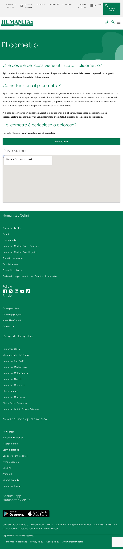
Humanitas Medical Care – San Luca (21, 246)
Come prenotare (11, 308)
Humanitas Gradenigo (14, 397)
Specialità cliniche (12, 228)
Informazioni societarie (16, 542)
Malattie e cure (10, 443)
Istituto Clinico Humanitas (16, 355)
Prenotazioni (61, 141)
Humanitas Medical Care (15, 367)
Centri (6, 234)
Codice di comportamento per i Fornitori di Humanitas (30, 276)
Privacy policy (36, 542)
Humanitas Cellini (11, 349)
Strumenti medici (11, 480)
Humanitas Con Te (11, 6)
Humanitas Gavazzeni (14, 385)
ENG (100, 5)
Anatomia (7, 474)
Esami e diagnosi (11, 449)
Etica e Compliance (12, 270)
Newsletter (8, 431)
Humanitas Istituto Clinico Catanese (21, 409)
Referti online (28, 6)
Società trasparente (13, 258)
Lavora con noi (82, 6)
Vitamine (7, 467)
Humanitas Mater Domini (15, 373)
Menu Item (91, 5)
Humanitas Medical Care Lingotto (19, 252)
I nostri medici (10, 240)
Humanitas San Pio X (13, 361)
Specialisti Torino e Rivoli (15, 456)
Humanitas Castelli (12, 379)
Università (54, 5)
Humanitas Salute (11, 486)
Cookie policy (52, 542)
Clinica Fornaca (10, 391)
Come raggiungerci (12, 314)
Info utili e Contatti (12, 320)
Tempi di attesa (10, 264)
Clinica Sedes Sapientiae (15, 403)
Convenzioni (9, 326)
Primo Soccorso (11, 462)
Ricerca (41, 5)
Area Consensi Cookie (72, 542)
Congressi (68, 5)
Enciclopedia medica (13, 437)
